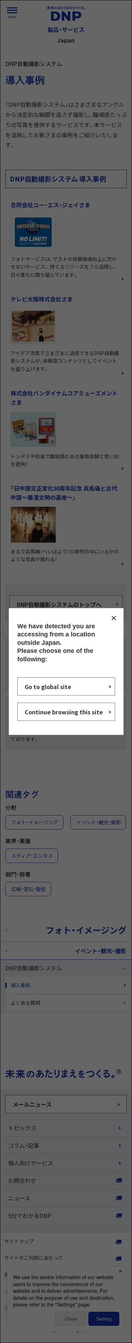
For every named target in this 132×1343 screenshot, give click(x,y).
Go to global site (48, 686)
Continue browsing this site (64, 711)
